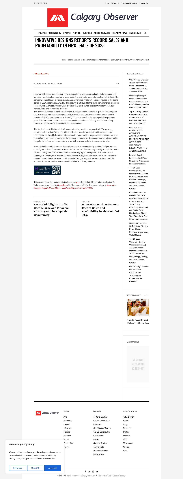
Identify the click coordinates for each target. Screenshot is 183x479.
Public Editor (98, 454)
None (77, 182)
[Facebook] (85, 471)
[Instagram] (93, 471)
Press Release (74, 60)
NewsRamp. (64, 185)
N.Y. (125, 439)
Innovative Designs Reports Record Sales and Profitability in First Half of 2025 (100, 210)
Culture (126, 432)
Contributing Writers (102, 428)
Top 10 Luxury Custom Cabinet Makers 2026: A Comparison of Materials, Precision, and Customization (138, 117)
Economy (68, 420)
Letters (96, 439)
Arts (65, 417)
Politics (67, 432)
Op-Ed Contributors (101, 432)
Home (63, 60)
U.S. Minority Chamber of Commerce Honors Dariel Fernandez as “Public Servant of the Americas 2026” (139, 86)
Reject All (35, 468)
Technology (69, 443)
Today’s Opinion (100, 417)
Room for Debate (100, 450)
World (125, 420)
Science (67, 435)
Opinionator (98, 435)
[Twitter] (97, 471)
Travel (66, 447)
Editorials (97, 424)
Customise (17, 468)
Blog (125, 424)
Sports (66, 439)
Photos (126, 447)
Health (66, 424)
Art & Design (128, 417)
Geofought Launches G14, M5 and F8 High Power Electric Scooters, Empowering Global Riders (138, 229)
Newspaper (128, 443)
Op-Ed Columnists (101, 420)
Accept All (52, 468)
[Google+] (89, 471)
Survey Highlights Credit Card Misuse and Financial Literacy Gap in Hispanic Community (52, 210)
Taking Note (98, 447)
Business (127, 428)
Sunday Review (100, 443)
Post (125, 450)
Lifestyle (67, 428)
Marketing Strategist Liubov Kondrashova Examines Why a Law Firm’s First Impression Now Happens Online (139, 102)
